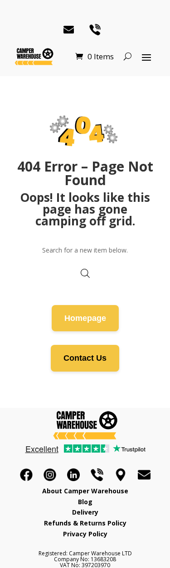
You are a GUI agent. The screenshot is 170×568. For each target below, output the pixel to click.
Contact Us (85, 358)
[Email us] (144, 474)
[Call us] (97, 474)
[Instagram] (50, 474)
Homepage (85, 318)
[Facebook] (26, 474)
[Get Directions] (120, 474)
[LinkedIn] (73, 474)
